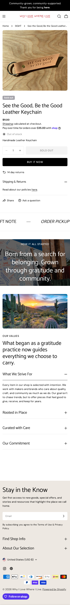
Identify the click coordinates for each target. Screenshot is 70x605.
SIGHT (18, 25)
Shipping (8, 123)
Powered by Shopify (54, 589)
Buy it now (35, 162)
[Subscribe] (63, 516)
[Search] (59, 16)
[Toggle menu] (4, 16)
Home (6, 25)
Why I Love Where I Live (26, 589)
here (34, 189)
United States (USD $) (20, 559)
